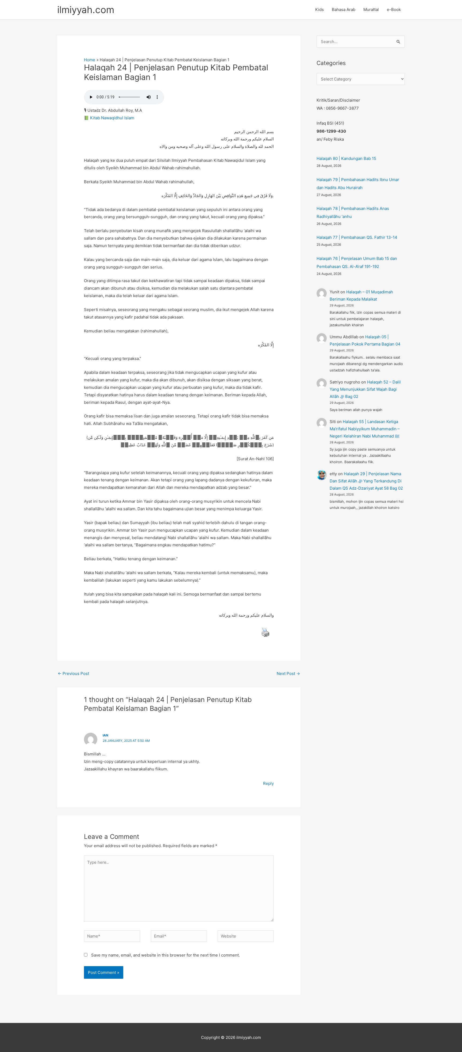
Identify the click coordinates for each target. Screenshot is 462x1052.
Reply (268, 783)
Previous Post (73, 673)
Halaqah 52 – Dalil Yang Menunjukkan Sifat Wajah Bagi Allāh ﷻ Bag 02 (365, 389)
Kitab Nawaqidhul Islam (112, 117)
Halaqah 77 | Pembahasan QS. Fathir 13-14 (357, 237)
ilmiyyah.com (85, 9)
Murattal (371, 9)
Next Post (288, 673)
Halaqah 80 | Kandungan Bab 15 (346, 158)
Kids (319, 9)
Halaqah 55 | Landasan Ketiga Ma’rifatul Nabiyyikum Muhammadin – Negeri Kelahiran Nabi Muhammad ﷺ (365, 429)
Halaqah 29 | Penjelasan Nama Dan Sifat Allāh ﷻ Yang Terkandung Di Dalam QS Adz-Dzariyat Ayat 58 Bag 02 (366, 481)
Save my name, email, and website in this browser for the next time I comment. (165, 955)
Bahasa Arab (343, 9)
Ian (105, 735)
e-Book (394, 9)
